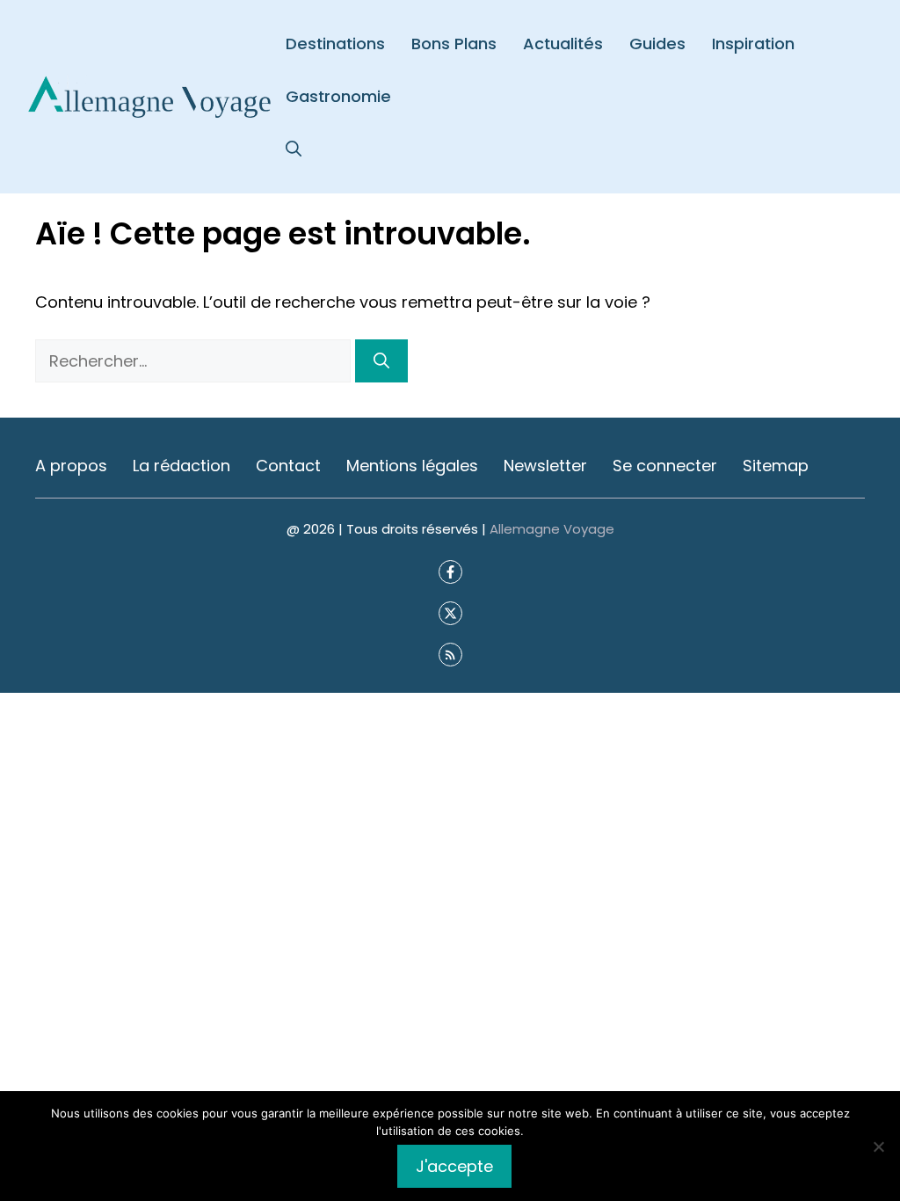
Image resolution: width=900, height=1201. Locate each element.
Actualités (563, 44)
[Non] (878, 1146)
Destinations (335, 44)
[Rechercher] (381, 360)
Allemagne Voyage (552, 529)
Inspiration (753, 44)
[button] (293, 149)
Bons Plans (454, 44)
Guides (657, 44)
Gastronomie (338, 96)
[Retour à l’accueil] (149, 95)
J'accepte (454, 1166)
